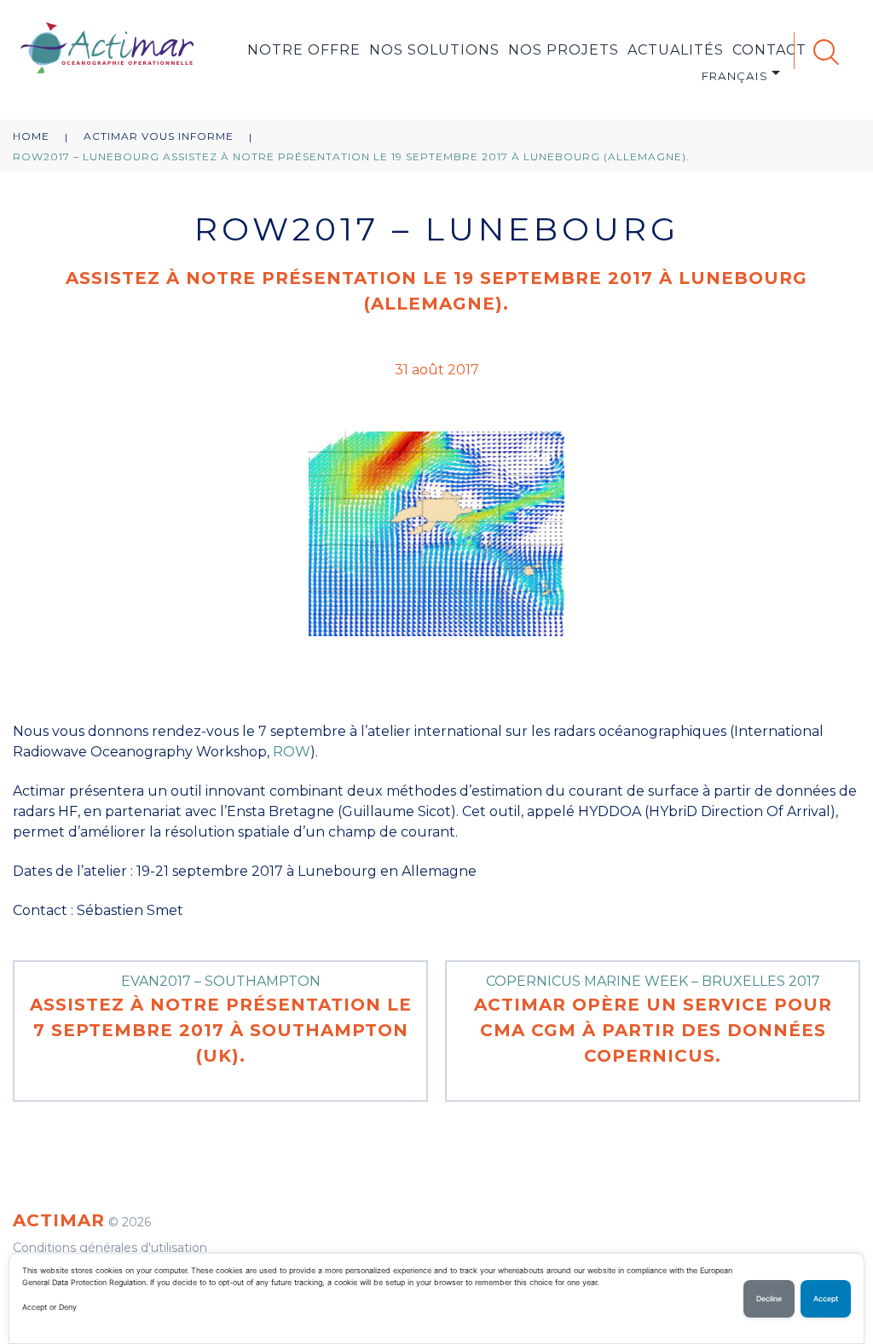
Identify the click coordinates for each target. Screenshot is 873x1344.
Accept (825, 1299)
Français (735, 76)
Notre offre (304, 50)
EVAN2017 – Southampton (221, 1019)
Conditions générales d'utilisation (110, 1247)
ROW (291, 752)
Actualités (675, 50)
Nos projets (563, 50)
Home (31, 136)
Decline (769, 1299)
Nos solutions (434, 50)
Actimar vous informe (159, 136)
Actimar (59, 1220)
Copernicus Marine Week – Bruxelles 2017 (653, 1019)
